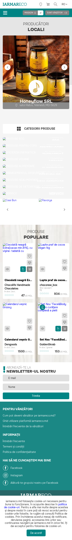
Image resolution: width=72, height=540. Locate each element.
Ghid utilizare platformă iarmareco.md (25, 421)
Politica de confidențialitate (19, 452)
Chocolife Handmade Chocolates (17, 286)
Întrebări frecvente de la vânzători (23, 426)
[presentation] (8, 67)
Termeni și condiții (13, 446)
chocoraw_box (48, 285)
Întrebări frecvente (14, 441)
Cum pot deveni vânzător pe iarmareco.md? (29, 415)
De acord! (36, 533)
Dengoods (11, 344)
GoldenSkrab (47, 344)
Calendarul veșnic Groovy (21, 339)
